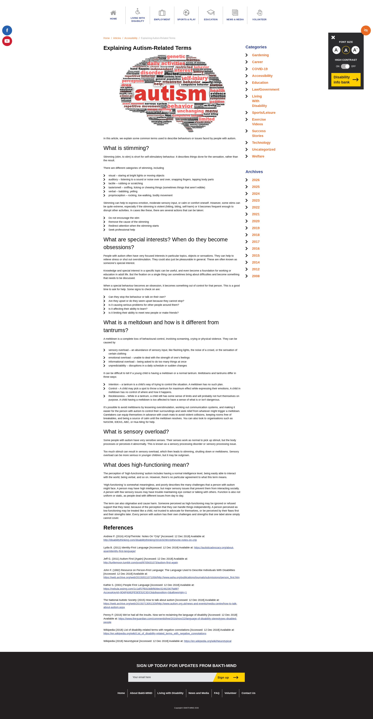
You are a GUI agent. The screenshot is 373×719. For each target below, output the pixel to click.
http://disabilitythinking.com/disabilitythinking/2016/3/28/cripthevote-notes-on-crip (150, 540)
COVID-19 (260, 69)
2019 (256, 228)
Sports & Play (186, 19)
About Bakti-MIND (141, 693)
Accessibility (130, 38)
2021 (256, 214)
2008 (256, 276)
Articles (117, 38)
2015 (256, 255)
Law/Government (265, 89)
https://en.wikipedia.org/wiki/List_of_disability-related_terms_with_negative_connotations (154, 633)
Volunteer (230, 693)
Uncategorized (263, 149)
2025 (256, 187)
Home (106, 38)
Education (260, 82)
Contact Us (248, 693)
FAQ (216, 693)
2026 (256, 180)
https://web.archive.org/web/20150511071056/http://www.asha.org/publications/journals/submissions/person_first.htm (171, 577)
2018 (256, 235)
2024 (256, 193)
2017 (256, 242)
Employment (162, 19)
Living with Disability (170, 693)
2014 (256, 262)
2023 (256, 200)
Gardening (260, 55)
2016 (256, 248)
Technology (261, 142)
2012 (256, 269)
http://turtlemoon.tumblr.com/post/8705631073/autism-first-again (140, 562)
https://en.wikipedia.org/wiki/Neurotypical (207, 641)
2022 (256, 207)
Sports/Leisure (264, 112)
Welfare (258, 156)
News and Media (199, 693)
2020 (256, 221)
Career (257, 62)
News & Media (235, 19)
